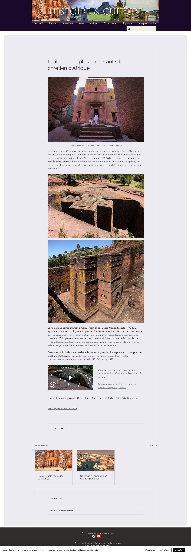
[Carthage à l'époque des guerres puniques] (96, 460)
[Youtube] (99, 536)
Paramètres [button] (150, 550)
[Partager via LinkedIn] (61, 428)
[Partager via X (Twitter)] (55, 428)
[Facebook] (94, 536)
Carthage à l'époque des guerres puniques (93, 477)
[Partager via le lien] (68, 428)
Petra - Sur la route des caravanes (50, 477)
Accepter (179, 550)
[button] (53, 23)
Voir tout (153, 445)
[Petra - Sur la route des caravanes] (53, 460)
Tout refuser (164, 550)
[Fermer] (187, 550)
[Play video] (70, 377)
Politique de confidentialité (98, 545)
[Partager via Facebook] (49, 428)
